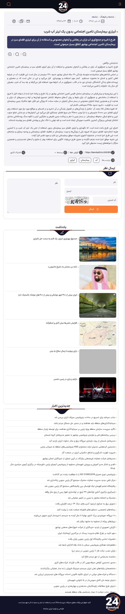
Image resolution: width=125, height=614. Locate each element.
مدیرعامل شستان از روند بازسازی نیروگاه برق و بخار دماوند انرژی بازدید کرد (82, 441)
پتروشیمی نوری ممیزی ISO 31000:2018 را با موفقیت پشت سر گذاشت (84, 474)
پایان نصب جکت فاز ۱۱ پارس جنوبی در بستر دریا (93, 551)
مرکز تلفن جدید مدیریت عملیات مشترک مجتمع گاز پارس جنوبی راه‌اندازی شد (81, 480)
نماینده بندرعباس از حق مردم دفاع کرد (98, 556)
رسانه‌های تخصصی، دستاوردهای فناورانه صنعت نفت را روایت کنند (86, 509)
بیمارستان (85, 160)
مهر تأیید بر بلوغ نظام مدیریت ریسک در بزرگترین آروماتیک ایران (86, 533)
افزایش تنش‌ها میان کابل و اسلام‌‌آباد (61, 323)
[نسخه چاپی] (14, 21)
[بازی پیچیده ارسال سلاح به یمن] (97, 361)
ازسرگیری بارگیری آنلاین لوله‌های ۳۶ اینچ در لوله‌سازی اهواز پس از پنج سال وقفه (80, 492)
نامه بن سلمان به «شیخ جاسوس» (62, 267)
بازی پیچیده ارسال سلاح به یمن (63, 351)
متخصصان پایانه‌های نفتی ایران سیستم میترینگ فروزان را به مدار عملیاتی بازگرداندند (77, 568)
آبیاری (72, 160)
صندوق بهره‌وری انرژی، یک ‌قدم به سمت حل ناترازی (55, 238)
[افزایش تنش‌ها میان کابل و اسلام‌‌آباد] (97, 333)
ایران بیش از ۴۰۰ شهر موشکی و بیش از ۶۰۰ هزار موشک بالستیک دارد (47, 295)
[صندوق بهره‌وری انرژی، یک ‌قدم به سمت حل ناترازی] (97, 249)
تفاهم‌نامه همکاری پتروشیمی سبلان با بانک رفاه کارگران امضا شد (86, 545)
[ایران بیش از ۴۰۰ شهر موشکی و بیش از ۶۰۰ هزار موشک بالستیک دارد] (97, 305)
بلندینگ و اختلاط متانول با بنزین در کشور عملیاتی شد (91, 498)
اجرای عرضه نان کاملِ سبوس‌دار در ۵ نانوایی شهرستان (91, 580)
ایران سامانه (47, 608)
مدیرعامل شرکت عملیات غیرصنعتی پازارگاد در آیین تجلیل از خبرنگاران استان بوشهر (78, 458)
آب (96, 160)
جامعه (95, 17)
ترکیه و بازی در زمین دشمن (65, 379)
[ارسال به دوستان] (28, 21)
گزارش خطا (74, 152)
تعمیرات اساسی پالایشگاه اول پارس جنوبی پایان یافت (91, 539)
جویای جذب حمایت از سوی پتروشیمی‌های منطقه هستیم (90, 592)
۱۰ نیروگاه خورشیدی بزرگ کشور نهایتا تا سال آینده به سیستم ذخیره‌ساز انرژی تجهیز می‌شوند (74, 515)
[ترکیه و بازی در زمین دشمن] (97, 389)
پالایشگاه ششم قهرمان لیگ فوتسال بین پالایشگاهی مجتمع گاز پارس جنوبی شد (80, 486)
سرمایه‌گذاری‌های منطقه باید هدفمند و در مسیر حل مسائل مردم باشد (84, 423)
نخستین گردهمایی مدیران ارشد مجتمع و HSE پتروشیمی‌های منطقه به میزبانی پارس (77, 447)
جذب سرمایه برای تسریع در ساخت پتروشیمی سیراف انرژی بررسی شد (84, 417)
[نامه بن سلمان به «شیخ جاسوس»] (97, 277)
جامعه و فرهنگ (107, 17)
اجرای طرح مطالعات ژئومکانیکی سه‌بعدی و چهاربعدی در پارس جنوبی (84, 586)
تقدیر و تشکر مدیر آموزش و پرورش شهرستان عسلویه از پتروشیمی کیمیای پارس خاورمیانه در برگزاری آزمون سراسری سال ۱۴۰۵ (62, 466)
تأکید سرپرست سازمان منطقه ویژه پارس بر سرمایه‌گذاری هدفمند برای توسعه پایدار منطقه (76, 429)
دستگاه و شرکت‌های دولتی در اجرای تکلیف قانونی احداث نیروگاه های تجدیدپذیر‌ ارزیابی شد (74, 574)
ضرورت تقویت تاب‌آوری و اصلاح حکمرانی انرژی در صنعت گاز (88, 452)
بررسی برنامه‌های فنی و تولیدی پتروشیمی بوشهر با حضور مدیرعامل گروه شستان (79, 435)
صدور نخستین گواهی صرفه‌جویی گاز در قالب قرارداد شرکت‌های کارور (84, 562)
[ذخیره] (21, 21)
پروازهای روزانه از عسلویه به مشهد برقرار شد (95, 521)
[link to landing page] (76, 6)
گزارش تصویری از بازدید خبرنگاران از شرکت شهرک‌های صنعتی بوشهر (85, 527)
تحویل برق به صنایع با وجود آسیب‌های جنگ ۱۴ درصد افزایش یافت (85, 504)
